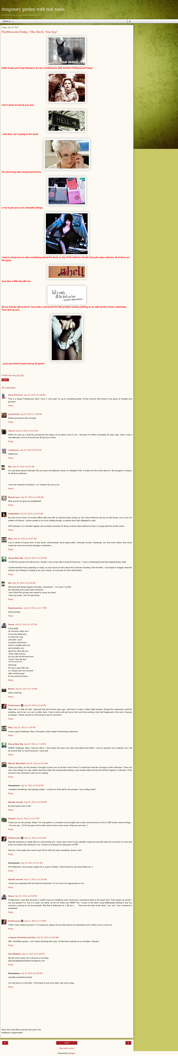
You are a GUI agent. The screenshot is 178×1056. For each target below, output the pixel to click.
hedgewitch (13, 514)
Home (67, 1043)
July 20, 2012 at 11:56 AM (24, 583)
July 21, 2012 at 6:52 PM (26, 896)
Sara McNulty (14, 954)
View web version (66, 1048)
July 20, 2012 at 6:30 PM (35, 705)
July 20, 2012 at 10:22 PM (32, 785)
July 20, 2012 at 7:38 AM (31, 414)
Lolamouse (13, 450)
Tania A (11, 431)
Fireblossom (14, 705)
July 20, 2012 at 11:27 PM (27, 818)
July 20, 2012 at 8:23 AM (30, 450)
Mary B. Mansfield (16, 763)
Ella (10, 466)
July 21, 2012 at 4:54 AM (35, 838)
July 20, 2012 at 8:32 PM (37, 763)
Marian (11, 689)
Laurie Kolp (13, 414)
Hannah (12, 818)
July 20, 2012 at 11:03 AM (35, 558)
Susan (11, 624)
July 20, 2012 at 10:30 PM (35, 802)
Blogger (72, 1053)
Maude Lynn (14, 497)
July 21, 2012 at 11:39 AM (35, 879)
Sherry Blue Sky (15, 558)
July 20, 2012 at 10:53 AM (31, 514)
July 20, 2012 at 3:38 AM (34, 395)
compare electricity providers (22, 937)
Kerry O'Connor (15, 395)
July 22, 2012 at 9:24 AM (48, 937)
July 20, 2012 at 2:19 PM (26, 689)
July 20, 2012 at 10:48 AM (32, 497)
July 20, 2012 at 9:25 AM (23, 466)
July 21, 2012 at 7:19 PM (35, 921)
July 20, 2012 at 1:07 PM (26, 624)
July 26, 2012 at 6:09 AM (31, 973)
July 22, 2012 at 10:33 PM (33, 954)
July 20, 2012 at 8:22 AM (27, 431)
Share (5, 380)
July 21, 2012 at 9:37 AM (31, 863)
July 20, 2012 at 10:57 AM (25, 538)
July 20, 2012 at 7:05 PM (24, 727)
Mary (10, 538)
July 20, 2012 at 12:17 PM (35, 608)
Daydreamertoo (15, 608)
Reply (10, 405)
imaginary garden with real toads (33, 9)
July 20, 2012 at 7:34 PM (35, 744)
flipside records (15, 802)
